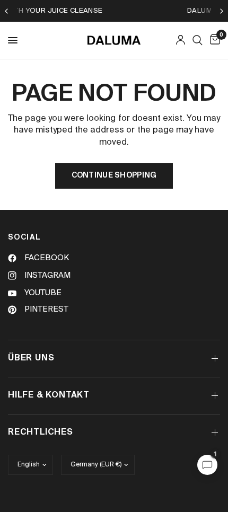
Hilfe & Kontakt (49, 395)
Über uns (31, 358)
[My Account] (180, 40)
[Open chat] (207, 465)
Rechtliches (40, 432)
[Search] (197, 40)
